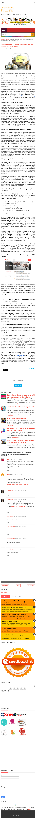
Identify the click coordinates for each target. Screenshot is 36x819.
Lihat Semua (4, 592)
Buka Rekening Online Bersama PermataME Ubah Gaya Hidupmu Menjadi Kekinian (21, 396)
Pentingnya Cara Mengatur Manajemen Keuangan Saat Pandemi (21, 429)
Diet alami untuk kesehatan (9, 621)
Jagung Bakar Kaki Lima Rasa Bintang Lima (14, 607)
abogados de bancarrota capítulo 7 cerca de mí (18, 484)
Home (18, 585)
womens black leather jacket (18, 506)
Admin (8, 459)
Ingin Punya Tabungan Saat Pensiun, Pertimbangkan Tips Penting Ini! (21, 441)
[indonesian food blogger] (4, 735)
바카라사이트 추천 (11, 538)
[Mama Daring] (7, 716)
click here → (31, 809)
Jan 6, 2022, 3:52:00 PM (16, 459)
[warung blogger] (21, 725)
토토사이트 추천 (10, 516)
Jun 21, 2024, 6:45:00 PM (16, 474)
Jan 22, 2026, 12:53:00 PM (20, 490)
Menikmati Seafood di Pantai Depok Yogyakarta (15, 601)
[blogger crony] (13, 735)
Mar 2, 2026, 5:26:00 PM (20, 516)
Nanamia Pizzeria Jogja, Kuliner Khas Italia (14, 614)
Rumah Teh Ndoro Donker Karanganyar (13, 635)
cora (8, 474)
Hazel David (10, 490)
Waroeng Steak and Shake (9, 628)
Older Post (31, 585)
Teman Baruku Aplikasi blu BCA (16, 419)
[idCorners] (22, 735)
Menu (4, 30)
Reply (8, 470)
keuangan (14, 48)
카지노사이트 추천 (11, 526)
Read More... (17, 403)
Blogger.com (20, 815)
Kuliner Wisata (21, 813)
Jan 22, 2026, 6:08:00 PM (20, 499)
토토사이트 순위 (10, 549)
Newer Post (5, 585)
